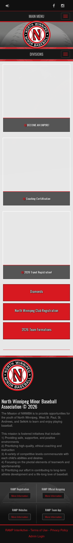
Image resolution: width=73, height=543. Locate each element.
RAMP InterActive (16, 530)
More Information (19, 495)
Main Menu (36, 16)
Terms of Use (39, 530)
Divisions (36, 54)
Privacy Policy (59, 530)
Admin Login (37, 536)
